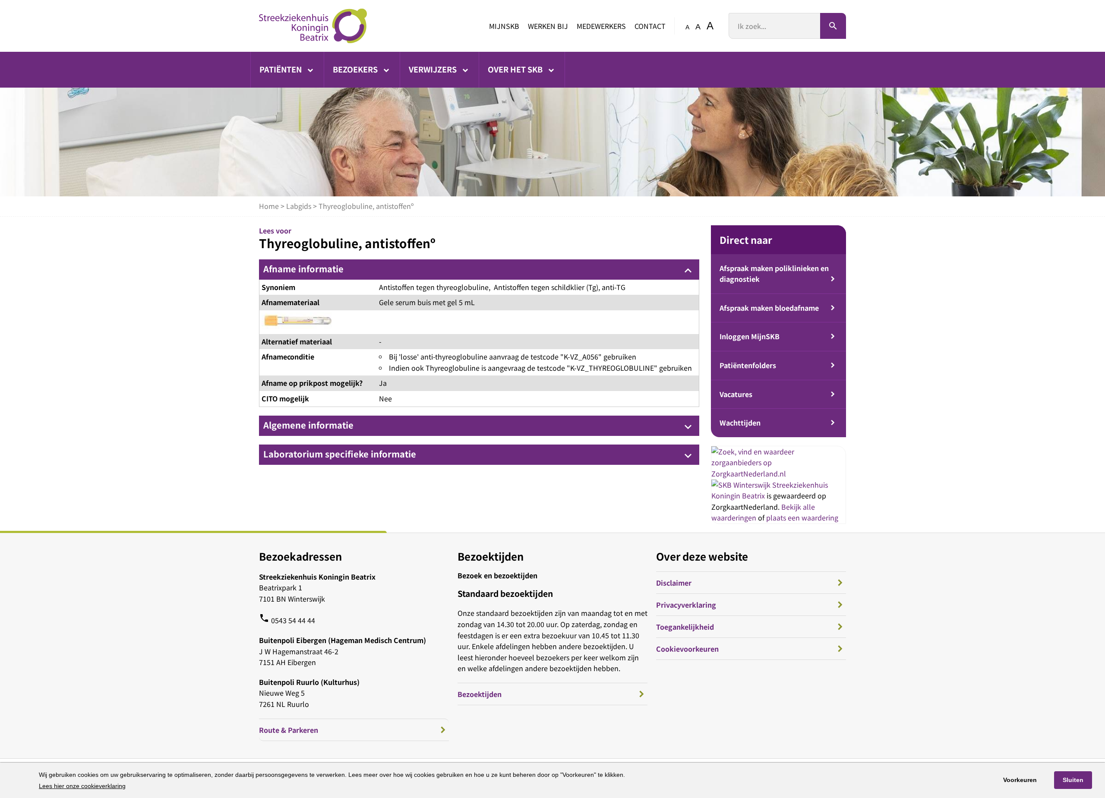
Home (269, 206)
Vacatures (736, 394)
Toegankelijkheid (685, 626)
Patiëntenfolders (748, 365)
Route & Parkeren (288, 730)
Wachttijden (740, 422)
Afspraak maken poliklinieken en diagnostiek (774, 273)
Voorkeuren (1020, 779)
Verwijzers (433, 69)
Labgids (298, 206)
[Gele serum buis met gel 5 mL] (297, 322)
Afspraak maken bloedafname (769, 308)
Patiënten (281, 69)
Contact (650, 26)
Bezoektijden (480, 694)
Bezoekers (356, 69)
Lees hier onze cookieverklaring (82, 785)
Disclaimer (673, 582)
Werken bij (548, 26)
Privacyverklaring (686, 604)
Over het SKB (516, 69)
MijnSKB (504, 26)
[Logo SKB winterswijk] (313, 26)
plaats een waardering (802, 517)
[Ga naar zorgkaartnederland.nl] (778, 473)
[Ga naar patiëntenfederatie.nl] (741, 484)
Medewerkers (601, 26)
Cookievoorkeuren (687, 648)
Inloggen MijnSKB (750, 336)
